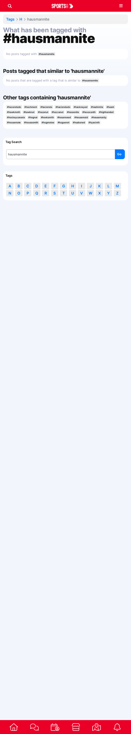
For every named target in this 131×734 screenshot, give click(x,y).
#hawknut (29, 112)
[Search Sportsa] (10, 6)
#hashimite (97, 107)
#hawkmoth (13, 112)
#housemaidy (98, 117)
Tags (10, 19)
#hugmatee (48, 122)
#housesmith (31, 122)
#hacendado (14, 107)
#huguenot (63, 122)
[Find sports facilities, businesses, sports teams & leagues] (96, 727)
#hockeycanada (16, 117)
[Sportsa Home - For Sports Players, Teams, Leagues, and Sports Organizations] (64, 6)
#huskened (79, 122)
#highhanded (106, 112)
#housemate (14, 122)
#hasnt (110, 107)
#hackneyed (81, 107)
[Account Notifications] (117, 727)
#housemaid (81, 117)
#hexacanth (89, 112)
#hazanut (43, 112)
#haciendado (63, 107)
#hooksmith (47, 117)
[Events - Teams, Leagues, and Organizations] (55, 727)
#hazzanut (57, 112)
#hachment (30, 107)
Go (119, 154)
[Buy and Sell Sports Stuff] (76, 727)
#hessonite (73, 112)
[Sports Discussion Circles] (34, 727)
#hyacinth (94, 122)
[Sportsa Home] (13, 727)
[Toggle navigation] (120, 6)
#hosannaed (64, 117)
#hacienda (46, 107)
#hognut (32, 117)
